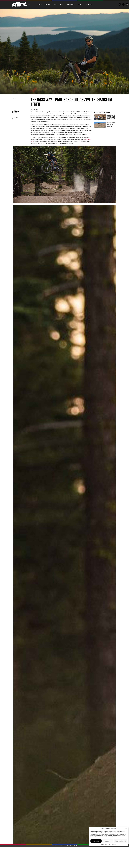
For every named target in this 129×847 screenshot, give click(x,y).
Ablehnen (107, 841)
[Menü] (29, 4)
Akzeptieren (96, 841)
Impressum (114, 844)
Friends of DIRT (70, 4)
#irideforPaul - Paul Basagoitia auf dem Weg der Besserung (105, 117)
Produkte (48, 4)
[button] (126, 828)
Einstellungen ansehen (120, 841)
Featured (40, 4)
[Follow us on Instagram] (120, 4)
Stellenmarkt (88, 4)
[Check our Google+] (127, 4)
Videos (61, 4)
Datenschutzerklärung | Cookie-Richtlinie (69, 845)
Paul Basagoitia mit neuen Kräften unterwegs (105, 125)
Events (79, 4)
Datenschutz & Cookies (105, 844)
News (55, 4)
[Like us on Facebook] (123, 4)
